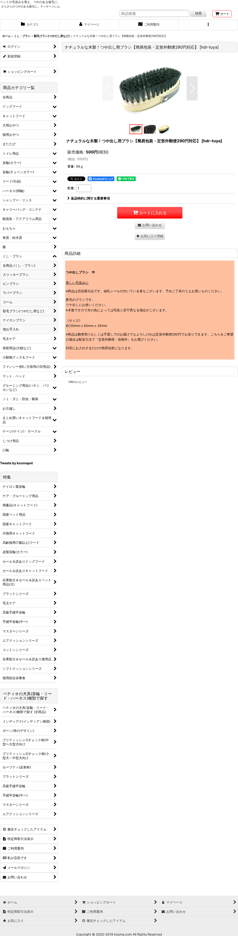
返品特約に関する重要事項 (90, 198)
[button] (208, 25)
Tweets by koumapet (16, 463)
